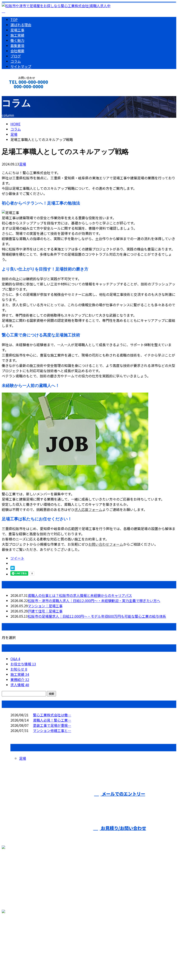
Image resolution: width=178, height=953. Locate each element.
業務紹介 (19, 679)
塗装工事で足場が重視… (52, 725)
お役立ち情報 (23, 663)
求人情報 (19, 684)
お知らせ (18, 669)
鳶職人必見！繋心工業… (52, 720)
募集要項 (17, 45)
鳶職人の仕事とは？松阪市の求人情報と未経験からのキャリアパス (80, 595)
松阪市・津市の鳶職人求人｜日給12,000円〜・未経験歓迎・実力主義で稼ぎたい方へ (94, 600)
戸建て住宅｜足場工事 (45, 611)
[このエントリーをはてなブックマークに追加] (12, 568)
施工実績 (17, 35)
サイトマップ (20, 66)
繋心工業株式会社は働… (52, 714)
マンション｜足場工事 (45, 605)
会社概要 (17, 50)
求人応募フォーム (88, 509)
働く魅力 (17, 40)
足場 (13, 134)
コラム (15, 61)
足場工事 (17, 30)
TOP (14, 19)
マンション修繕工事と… (52, 730)
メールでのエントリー (123, 794)
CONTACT (17, 92)
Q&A (15, 658)
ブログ (15, 56)
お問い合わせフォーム (105, 544)
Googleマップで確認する (22, 930)
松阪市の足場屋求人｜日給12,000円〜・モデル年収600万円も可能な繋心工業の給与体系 (97, 616)
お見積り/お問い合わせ (123, 828)
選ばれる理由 (20, 24)
